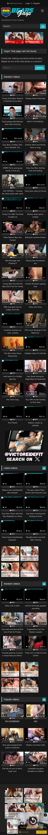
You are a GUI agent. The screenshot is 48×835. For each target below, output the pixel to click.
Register (36, 3)
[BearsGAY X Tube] (19, 13)
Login (27, 3)
